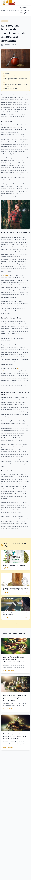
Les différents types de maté (13, 82)
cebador (5, 275)
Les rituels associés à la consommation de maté (15, 79)
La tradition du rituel (11, 88)
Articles (9, 10)
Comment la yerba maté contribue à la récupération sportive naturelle (14, 736)
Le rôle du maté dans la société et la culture (15, 85)
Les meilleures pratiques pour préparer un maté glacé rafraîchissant (15, 698)
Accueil (3, 10)
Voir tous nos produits (14, 623)
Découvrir (16, 10)
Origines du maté (9, 76)
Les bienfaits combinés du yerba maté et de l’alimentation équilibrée (13, 659)
